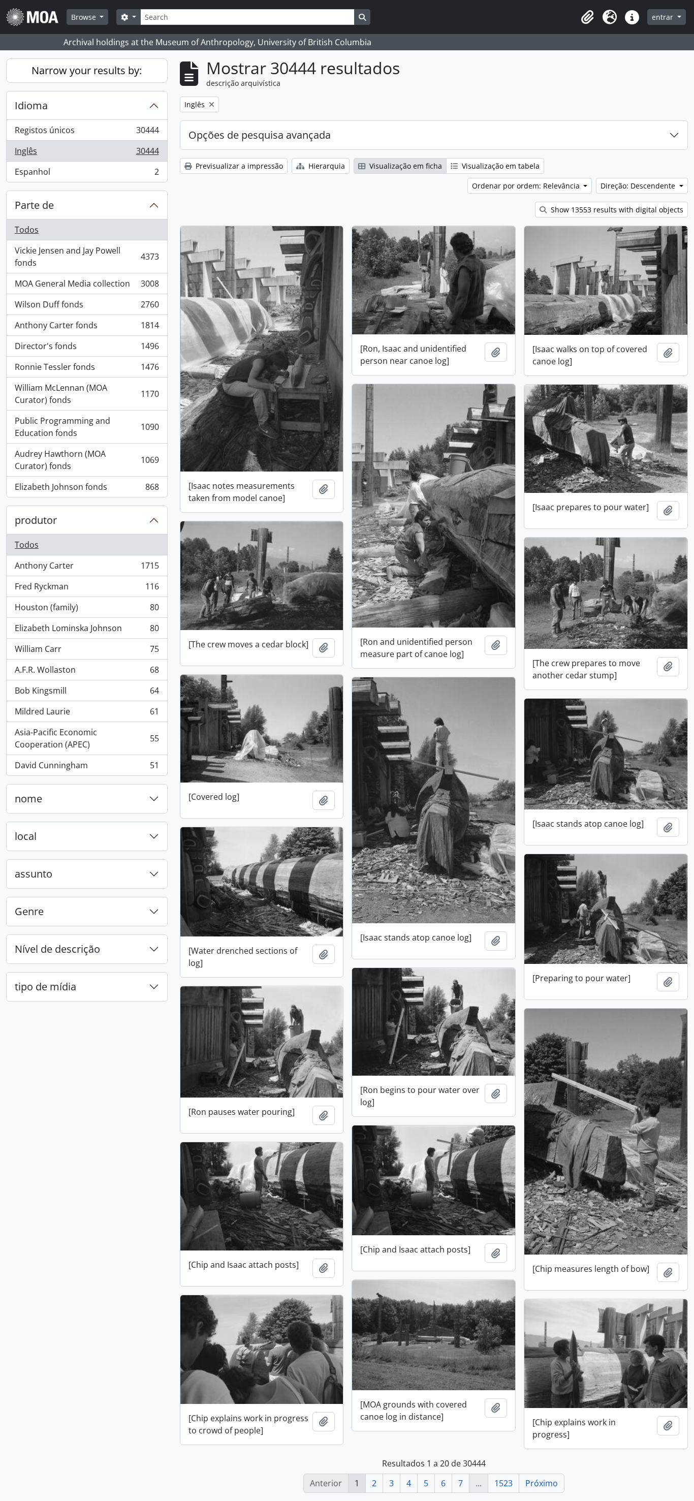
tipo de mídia (45, 986)
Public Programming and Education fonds (86, 427)
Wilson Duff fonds (86, 307)
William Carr (86, 651)
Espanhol (86, 174)
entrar (663, 17)
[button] (587, 17)
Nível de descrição (57, 949)
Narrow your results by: (86, 70)
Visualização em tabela (500, 166)
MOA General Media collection (86, 286)
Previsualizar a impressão (238, 166)
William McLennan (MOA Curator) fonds (86, 393)
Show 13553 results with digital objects (616, 209)
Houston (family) (86, 610)
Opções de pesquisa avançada (259, 135)
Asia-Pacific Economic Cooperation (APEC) (86, 738)
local (26, 836)
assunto (33, 874)
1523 (503, 1483)
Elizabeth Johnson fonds (86, 489)
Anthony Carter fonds (86, 328)
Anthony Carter (86, 568)
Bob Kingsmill (86, 693)
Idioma (31, 105)
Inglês (86, 153)
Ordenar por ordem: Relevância (527, 186)
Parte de (34, 205)
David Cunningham (86, 767)
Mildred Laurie (86, 714)
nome (28, 798)
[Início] (36, 17)
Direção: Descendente (639, 186)
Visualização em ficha (404, 166)
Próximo (541, 1483)
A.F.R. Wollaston (86, 672)
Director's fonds (86, 348)
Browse (84, 17)
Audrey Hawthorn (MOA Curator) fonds (86, 460)
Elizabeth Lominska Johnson (86, 630)
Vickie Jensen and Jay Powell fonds (86, 256)
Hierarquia (325, 166)
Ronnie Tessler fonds (86, 369)
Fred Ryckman (86, 589)
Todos (27, 229)
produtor (36, 520)
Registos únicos (86, 132)
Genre (29, 911)
